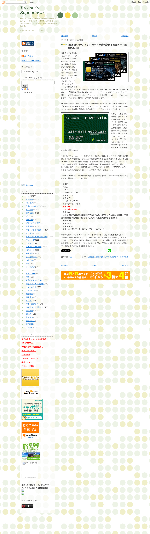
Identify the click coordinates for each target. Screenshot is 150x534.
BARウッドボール (29, 351)
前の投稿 (124, 36)
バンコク (29, 203)
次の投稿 (64, 36)
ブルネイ (29, 327)
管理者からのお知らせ (35, 280)
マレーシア (30, 240)
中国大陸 (29, 253)
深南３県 (29, 311)
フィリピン (30, 290)
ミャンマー (30, 274)
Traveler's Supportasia (32, 10)
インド (29, 301)
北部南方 (29, 317)
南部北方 (29, 297)
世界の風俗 (26, 355)
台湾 (28, 263)
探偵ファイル (27, 362)
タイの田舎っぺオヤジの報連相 (34, 339)
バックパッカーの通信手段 (36, 237)
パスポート (30, 250)
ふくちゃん (28, 56)
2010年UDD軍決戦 (33, 247)
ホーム (94, 36)
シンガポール (31, 257)
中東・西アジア (32, 304)
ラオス (29, 243)
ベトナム (29, 260)
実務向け (99, 257)
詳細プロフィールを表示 (31, 61)
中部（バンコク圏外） (35, 230)
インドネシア (31, 287)
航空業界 (29, 210)
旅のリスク (124, 257)
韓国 (28, 277)
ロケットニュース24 (30, 358)
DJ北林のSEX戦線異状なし (32, 347)
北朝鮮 (29, 314)
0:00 (70, 257)
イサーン (29, 270)
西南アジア (30, 321)
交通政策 (29, 226)
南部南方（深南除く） (35, 307)
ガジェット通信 (28, 366)
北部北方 (29, 294)
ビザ (28, 216)
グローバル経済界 (33, 223)
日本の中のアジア (111, 257)
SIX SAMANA (27, 343)
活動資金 (91, 257)
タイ (28, 196)
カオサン (29, 233)
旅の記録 (29, 324)
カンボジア (30, 267)
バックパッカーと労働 (35, 284)
